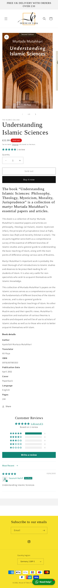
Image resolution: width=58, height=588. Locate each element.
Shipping (15, 144)
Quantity (6, 154)
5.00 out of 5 (37, 423)
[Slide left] (22, 114)
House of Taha (24, 583)
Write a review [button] (29, 454)
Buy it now (29, 179)
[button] (6, 18)
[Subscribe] (44, 530)
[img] (9, 473)
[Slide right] (35, 114)
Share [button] (8, 406)
